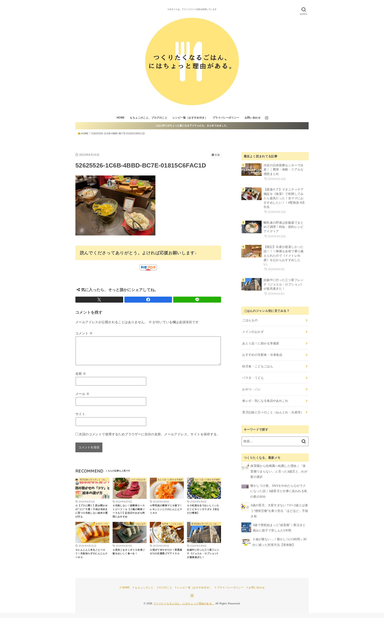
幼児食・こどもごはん (257, 366)
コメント (84, 333)
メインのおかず (253, 331)
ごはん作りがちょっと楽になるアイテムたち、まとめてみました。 (192, 125)
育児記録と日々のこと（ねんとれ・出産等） (273, 412)
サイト (80, 414)
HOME (121, 117)
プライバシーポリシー (226, 117)
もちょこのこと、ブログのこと (148, 117)
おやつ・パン (251, 389)
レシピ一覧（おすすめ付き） (190, 117)
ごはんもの (250, 320)
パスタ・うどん (253, 377)
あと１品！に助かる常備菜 (260, 343)
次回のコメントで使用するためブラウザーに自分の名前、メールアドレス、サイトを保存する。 (149, 434)
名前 (80, 373)
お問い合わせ (253, 117)
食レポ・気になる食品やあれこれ (265, 400)
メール (82, 394)
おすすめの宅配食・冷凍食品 (262, 354)
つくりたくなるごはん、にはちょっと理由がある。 (184, 603)
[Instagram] (266, 118)
